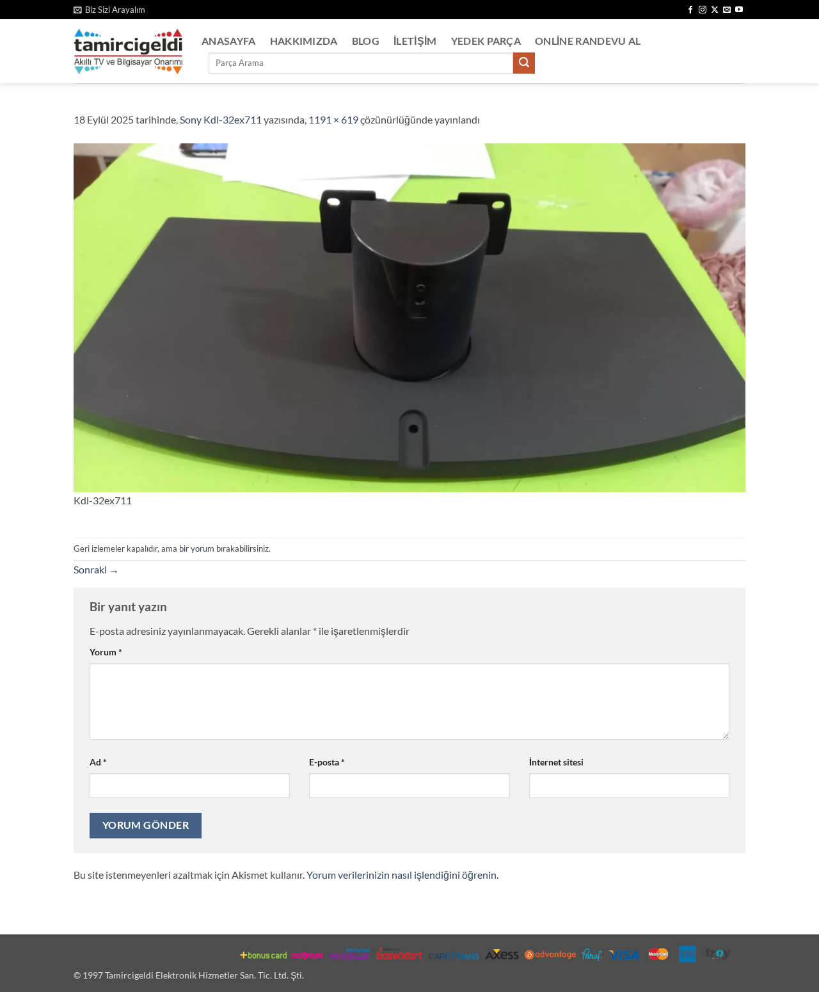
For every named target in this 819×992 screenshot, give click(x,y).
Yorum (106, 651)
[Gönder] (524, 63)
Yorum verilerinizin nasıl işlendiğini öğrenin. (402, 874)
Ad (98, 761)
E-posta (327, 761)
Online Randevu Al (587, 41)
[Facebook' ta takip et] (690, 10)
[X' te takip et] (715, 10)
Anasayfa (229, 41)
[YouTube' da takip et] (739, 10)
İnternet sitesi (556, 761)
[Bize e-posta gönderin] (727, 10)
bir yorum (196, 548)
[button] (109, 9)
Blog (365, 41)
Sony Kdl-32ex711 (221, 119)
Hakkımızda (304, 41)
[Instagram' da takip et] (702, 10)
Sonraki (96, 569)
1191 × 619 (333, 119)
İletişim (415, 41)
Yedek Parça (486, 41)
